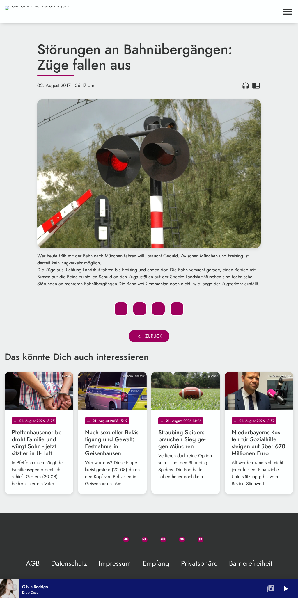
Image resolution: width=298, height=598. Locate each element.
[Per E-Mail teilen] (177, 309)
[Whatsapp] (121, 536)
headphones (246, 85)
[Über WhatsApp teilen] (158, 309)
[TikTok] (214, 536)
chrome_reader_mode (256, 85)
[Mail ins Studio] (84, 536)
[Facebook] (140, 536)
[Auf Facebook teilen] (121, 309)
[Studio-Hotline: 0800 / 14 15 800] (102, 536)
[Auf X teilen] (140, 309)
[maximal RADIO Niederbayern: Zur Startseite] (142, 11)
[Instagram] (158, 536)
